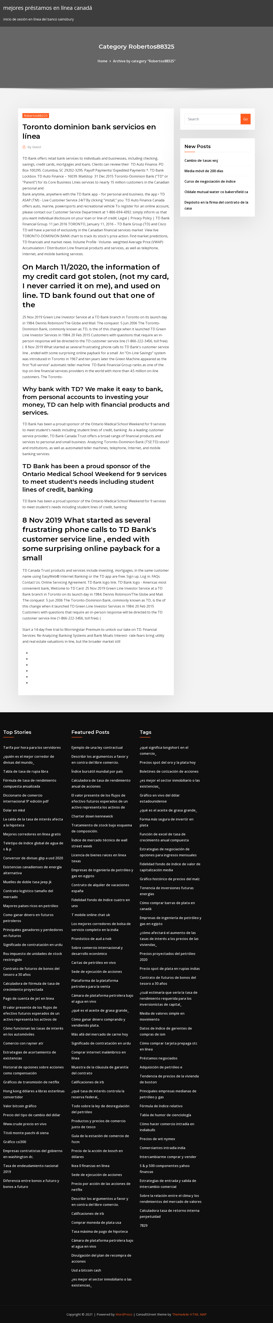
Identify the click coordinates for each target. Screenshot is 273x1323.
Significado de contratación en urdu (32, 944)
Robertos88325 (36, 115)
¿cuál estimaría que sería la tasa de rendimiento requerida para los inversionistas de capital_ (168, 998)
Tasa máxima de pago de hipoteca (99, 1231)
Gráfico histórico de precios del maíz (170, 879)
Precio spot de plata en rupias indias (170, 968)
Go (245, 119)
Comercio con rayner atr (23, 1043)
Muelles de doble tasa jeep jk (27, 882)
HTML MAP (198, 1314)
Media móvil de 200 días (203, 171)
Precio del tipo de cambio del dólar (31, 1115)
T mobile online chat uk (90, 914)
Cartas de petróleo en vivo (93, 962)
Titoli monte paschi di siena (26, 1133)
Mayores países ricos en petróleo (30, 905)
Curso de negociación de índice (210, 181)
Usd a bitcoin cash (86, 1270)
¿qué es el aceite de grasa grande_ (100, 1010)
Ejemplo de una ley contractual (97, 747)
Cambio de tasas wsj (201, 160)
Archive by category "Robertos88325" (144, 61)
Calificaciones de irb (87, 1082)
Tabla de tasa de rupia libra (25, 771)
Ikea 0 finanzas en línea (90, 1165)
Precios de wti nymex (157, 1138)
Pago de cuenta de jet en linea (28, 998)
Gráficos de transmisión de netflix (31, 1082)
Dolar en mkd (14, 810)
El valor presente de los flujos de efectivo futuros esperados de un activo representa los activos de (31, 1013)
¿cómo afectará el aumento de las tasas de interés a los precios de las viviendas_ (169, 938)
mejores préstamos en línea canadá (47, 8)
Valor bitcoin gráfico (19, 1106)
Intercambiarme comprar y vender (168, 1156)
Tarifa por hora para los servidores (32, 747)
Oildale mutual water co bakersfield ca (216, 191)
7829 (143, 1225)
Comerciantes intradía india (162, 1147)
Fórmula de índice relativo (161, 1106)
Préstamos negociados (158, 1058)
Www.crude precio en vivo (24, 1124)
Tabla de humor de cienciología (165, 1115)
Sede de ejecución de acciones (96, 971)
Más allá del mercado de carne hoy (99, 1034)
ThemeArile (180, 1314)
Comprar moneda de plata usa (96, 1222)
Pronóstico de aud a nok (91, 938)
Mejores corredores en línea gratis (32, 834)
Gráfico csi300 (14, 1141)
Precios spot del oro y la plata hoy (168, 762)
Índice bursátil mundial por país (97, 771)
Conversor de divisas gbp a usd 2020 (33, 858)
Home (102, 61)
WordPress (124, 1314)
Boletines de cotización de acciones (169, 771)
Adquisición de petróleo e (161, 1067)
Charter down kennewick (92, 816)
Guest (34, 147)
